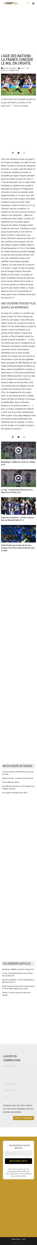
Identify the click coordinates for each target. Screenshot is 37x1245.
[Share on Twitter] (18, 153)
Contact (24, 1239)
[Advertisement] (18, 30)
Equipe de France (10, 68)
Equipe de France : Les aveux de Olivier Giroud (17, 778)
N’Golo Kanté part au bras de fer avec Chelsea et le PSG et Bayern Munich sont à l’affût (18, 547)
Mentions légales (16, 1239)
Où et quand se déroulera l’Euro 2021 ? (15, 793)
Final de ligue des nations (10, 782)
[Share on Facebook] (13, 153)
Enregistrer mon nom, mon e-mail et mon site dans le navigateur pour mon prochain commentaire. (18, 1108)
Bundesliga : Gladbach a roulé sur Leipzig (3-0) (18, 969)
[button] (28, 3)
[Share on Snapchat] (24, 153)
